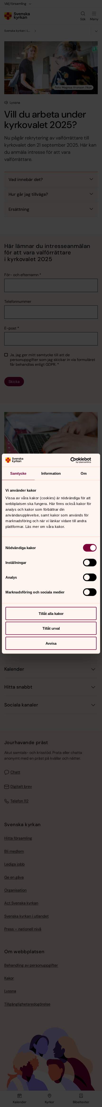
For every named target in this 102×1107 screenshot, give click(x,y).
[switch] (90, 562)
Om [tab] (84, 473)
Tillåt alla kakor (51, 613)
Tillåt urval (51, 628)
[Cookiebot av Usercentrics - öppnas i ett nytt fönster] (76, 460)
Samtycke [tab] (18, 473)
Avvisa (51, 643)
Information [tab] (51, 473)
